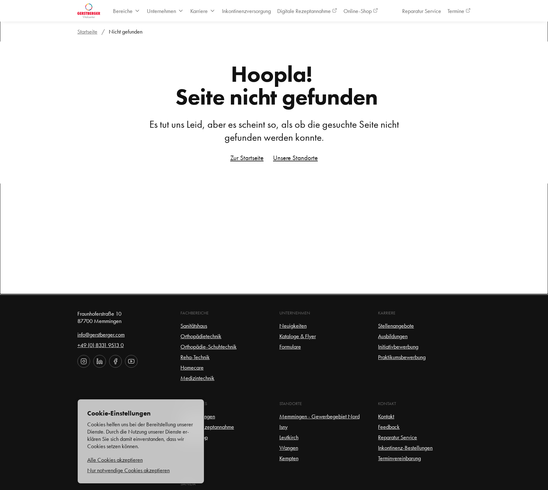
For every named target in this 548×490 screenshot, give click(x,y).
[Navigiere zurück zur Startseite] (88, 10)
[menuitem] (126, 11)
